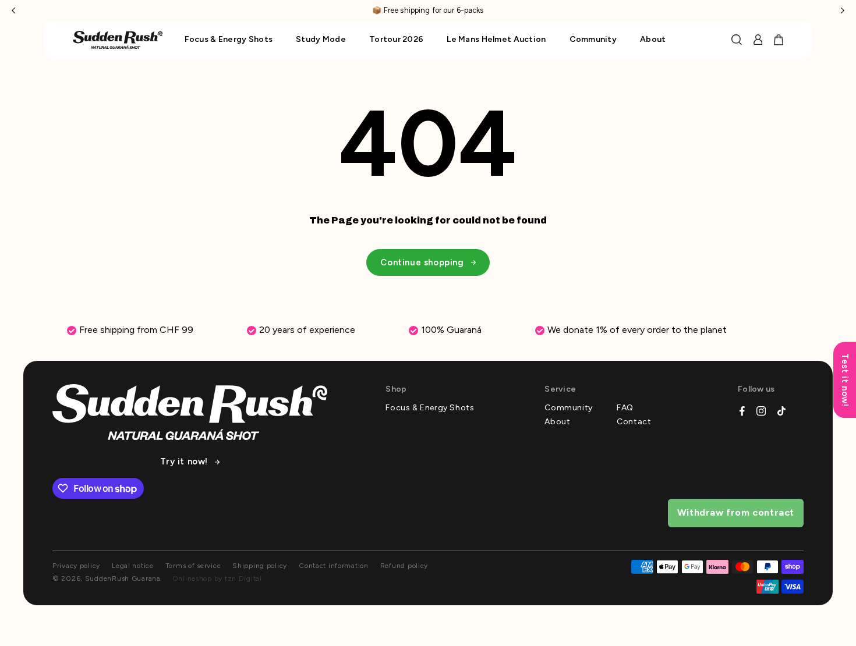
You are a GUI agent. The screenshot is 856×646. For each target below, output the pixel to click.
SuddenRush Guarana (123, 578)
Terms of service (193, 566)
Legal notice (133, 566)
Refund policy (404, 566)
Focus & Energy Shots (429, 408)
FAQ (625, 408)
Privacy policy (76, 566)
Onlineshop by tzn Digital (217, 578)
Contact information (334, 566)
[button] (13, 10)
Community (568, 408)
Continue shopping (422, 262)
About (557, 422)
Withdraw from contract (735, 512)
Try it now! (184, 461)
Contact (634, 422)
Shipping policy (259, 566)
